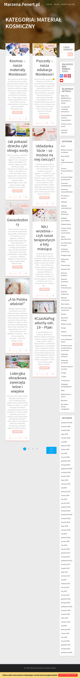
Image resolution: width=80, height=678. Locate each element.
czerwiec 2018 (65, 530)
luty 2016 (64, 637)
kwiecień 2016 (65, 629)
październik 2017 (66, 560)
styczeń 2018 (65, 549)
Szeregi (63, 373)
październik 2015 (66, 652)
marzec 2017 (65, 587)
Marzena (15, 119)
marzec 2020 (65, 449)
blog (56, 4)
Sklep (49, 4)
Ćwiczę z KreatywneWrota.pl (67, 171)
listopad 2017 (65, 557)
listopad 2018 (65, 511)
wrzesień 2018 (65, 518)
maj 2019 (64, 488)
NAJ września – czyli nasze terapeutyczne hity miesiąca (44, 237)
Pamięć (63, 328)
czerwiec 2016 (65, 622)
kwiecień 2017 (65, 583)
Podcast (64, 332)
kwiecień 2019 (65, 492)
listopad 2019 (65, 465)
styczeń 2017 (65, 595)
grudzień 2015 (65, 645)
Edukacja (64, 202)
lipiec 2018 (64, 526)
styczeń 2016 (65, 641)
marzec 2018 (65, 541)
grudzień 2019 (65, 461)
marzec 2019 (65, 495)
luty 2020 (64, 453)
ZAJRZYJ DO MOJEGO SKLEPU (68, 675)
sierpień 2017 (65, 568)
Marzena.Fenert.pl (22, 4)
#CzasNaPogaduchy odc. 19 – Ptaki (44, 323)
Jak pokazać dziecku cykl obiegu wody (17, 146)
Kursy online (68, 4)
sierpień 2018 (65, 522)
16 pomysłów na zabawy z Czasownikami (66, 117)
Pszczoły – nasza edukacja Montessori (45, 67)
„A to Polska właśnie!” (17, 301)
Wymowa (64, 400)
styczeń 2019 (65, 503)
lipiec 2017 (64, 572)
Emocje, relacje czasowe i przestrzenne (66, 230)
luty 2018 (64, 545)
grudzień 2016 (65, 599)
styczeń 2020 (65, 457)
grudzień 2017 (65, 553)
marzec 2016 (65, 633)
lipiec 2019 (64, 480)
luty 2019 (64, 499)
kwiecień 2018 (65, 537)
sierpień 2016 (65, 614)
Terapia (63, 377)
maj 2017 (64, 580)
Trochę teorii (65, 380)
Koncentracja (65, 265)
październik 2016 (66, 607)
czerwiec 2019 (65, 484)
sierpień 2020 (65, 430)
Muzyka (63, 314)
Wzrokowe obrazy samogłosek (65, 406)
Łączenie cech (65, 269)
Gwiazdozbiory (17, 222)
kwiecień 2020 (65, 446)
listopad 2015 (65, 649)
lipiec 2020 (64, 434)
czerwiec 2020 (65, 438)
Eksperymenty (66, 224)
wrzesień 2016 (65, 610)
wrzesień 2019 (65, 472)
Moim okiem (65, 304)
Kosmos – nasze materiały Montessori (17, 67)
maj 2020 (64, 442)
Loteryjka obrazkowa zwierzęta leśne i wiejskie (17, 382)
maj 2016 (64, 626)
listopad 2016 (65, 603)
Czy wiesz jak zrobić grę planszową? (65, 109)
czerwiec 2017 (65, 576)
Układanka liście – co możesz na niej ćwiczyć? (44, 153)
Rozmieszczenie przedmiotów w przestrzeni (66, 348)
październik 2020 (66, 423)
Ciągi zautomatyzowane (67, 162)
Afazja (63, 146)
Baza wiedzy (65, 156)
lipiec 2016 (64, 618)
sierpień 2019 (65, 476)
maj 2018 (64, 534)
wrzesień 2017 (65, 564)
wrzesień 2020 (65, 426)
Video (63, 390)
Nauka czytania (66, 324)
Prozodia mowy (66, 335)
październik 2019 (66, 469)
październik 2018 (66, 514)
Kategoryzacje (66, 255)
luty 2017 (64, 591)
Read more (17, 112)
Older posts (51, 450)
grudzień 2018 (65, 507)
